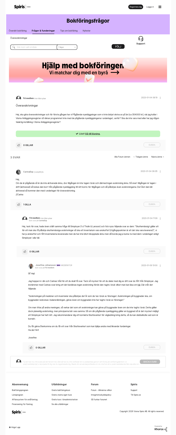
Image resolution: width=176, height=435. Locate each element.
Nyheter (86, 30)
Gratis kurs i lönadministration (65, 399)
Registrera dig (136, 7)
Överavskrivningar (18, 38)
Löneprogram (17, 395)
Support (134, 390)
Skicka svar (150, 361)
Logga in (150, 7)
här (139, 284)
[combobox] (41, 47)
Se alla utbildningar (60, 404)
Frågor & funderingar (43, 30)
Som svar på (38, 220)
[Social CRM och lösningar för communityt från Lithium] (161, 428)
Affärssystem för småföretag (25, 399)
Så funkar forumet (99, 399)
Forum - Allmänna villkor (101, 390)
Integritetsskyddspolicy (101, 395)
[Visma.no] (22, 7)
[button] (160, 98)
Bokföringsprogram (20, 390)
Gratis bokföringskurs (61, 390)
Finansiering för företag (22, 404)
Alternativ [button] (118, 47)
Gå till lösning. (92, 133)
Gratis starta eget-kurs (62, 395)
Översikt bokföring (18, 30)
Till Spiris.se (136, 395)
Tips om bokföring (69, 30)
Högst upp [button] (15, 427)
